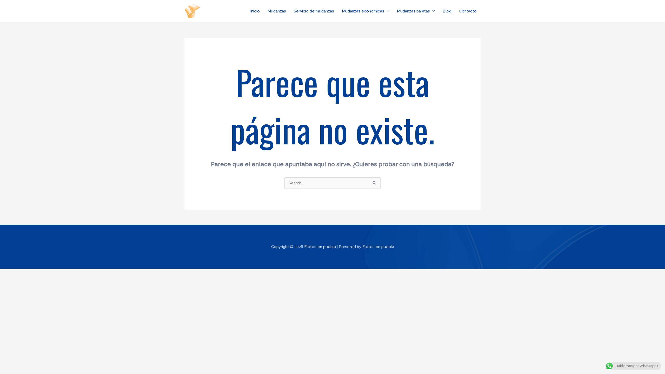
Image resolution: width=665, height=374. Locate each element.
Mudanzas (277, 11)
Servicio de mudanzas (314, 11)
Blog (447, 11)
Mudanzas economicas (363, 11)
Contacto (468, 11)
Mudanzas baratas (413, 11)
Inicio (255, 11)
